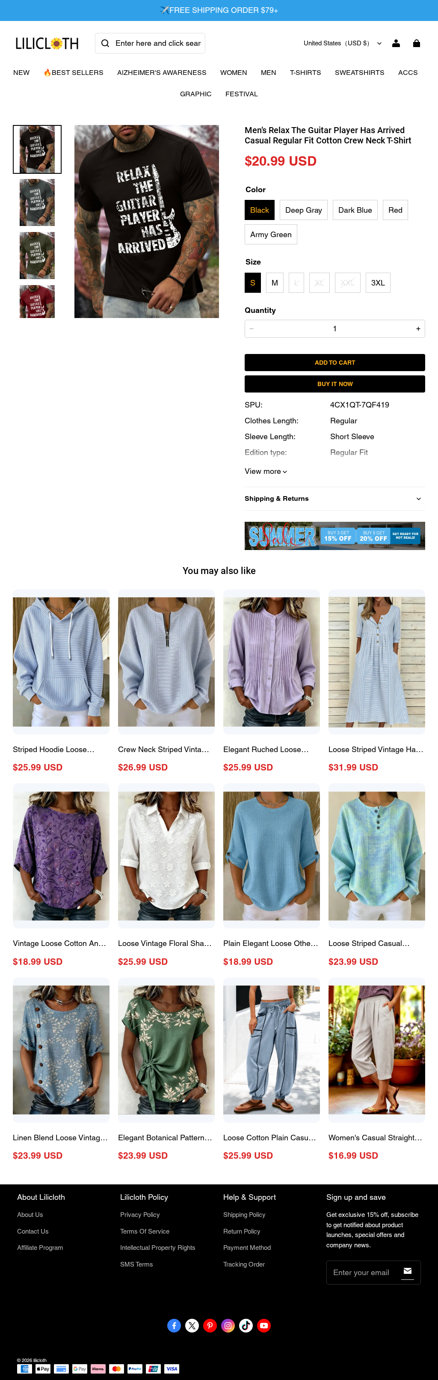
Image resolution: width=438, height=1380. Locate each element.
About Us (30, 1214)
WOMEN (233, 72)
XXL (347, 282)
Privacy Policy (140, 1214)
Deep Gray (303, 209)
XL (319, 282)
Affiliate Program (40, 1247)
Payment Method (247, 1247)
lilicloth (40, 1360)
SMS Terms (136, 1264)
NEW (21, 72)
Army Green (271, 234)
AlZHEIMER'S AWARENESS (162, 72)
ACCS (408, 72)
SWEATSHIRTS (360, 72)
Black (259, 209)
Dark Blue (355, 209)
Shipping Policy (244, 1214)
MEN (268, 72)
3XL (378, 282)
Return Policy (241, 1231)
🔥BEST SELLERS (73, 72)
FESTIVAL (241, 94)
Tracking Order (244, 1264)
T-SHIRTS (305, 72)
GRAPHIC (196, 94)
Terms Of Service (144, 1231)
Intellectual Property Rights (157, 1247)
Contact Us (33, 1231)
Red (395, 209)
